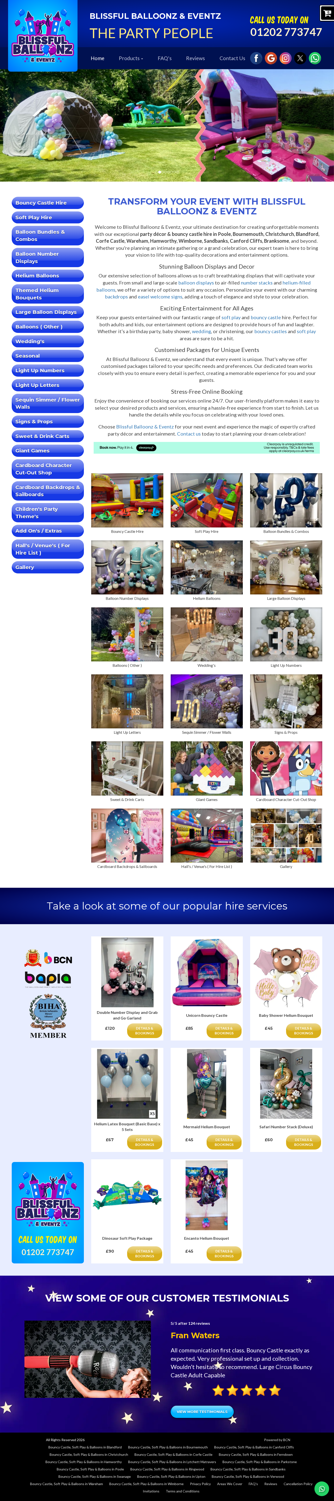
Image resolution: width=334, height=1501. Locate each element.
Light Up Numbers (40, 370)
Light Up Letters (37, 385)
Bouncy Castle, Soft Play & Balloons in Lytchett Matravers (172, 1462)
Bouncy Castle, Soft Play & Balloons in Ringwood (167, 1469)
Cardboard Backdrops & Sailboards (47, 491)
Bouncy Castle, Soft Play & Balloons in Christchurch (89, 1454)
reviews (199, 1323)
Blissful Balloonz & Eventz (145, 426)
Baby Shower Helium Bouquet (286, 1015)
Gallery (24, 567)
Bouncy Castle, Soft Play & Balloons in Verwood (248, 1476)
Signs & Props (34, 421)
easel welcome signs (160, 296)
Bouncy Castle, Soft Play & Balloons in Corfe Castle (173, 1454)
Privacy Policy (200, 1484)
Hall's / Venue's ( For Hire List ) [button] (42, 549)
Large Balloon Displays (46, 312)
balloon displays (196, 282)
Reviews (195, 58)
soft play (231, 317)
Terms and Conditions (183, 1491)
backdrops (116, 296)
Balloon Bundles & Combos (40, 235)
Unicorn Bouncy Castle (206, 1015)
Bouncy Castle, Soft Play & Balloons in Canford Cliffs (254, 1447)
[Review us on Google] (271, 57)
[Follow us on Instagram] (285, 57)
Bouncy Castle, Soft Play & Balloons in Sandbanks (248, 1469)
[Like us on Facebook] (256, 57)
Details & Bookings (144, 1030)
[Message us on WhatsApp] (315, 57)
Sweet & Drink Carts (42, 436)
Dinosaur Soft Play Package (127, 1238)
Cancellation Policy (298, 1484)
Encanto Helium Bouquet (206, 1238)
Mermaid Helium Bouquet (206, 1126)
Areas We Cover (229, 1484)
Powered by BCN (277, 1440)
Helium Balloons (37, 276)
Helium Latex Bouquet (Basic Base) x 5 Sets (127, 1126)
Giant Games (32, 451)
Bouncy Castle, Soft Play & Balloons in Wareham (66, 1484)
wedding (201, 331)
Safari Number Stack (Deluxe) (286, 1126)
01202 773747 (286, 31)
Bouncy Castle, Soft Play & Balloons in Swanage (94, 1476)
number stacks (257, 282)
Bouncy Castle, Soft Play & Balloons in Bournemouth (168, 1447)
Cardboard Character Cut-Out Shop (43, 469)
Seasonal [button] (27, 356)
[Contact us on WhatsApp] (321, 1488)
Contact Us (232, 58)
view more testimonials (202, 1412)
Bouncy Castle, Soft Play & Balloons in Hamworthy (83, 1462)
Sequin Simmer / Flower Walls (47, 403)
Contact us (189, 434)
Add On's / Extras (38, 531)
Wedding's (30, 341)
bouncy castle (266, 317)
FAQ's (165, 58)
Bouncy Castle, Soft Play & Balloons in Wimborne (146, 1484)
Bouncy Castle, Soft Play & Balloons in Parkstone (260, 1462)
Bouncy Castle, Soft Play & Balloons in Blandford (85, 1447)
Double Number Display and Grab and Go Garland (127, 1015)
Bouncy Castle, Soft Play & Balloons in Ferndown (256, 1454)
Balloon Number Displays (37, 257)
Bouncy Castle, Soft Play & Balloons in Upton (171, 1476)
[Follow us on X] (300, 57)
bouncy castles (270, 331)
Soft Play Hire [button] (33, 217)
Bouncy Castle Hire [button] (41, 203)
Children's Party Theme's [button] (36, 512)
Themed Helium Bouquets (37, 294)
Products (130, 58)
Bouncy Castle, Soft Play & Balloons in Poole (90, 1469)
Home (97, 58)
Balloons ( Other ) (39, 327)
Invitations (151, 1491)
